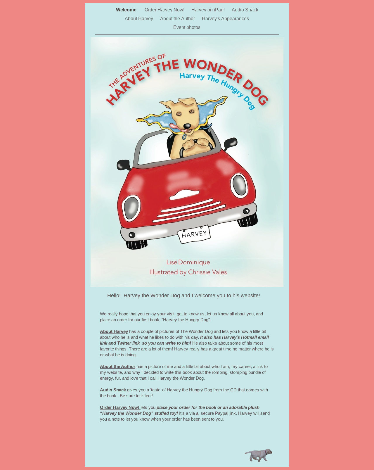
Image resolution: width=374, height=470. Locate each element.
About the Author (178, 18)
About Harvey (139, 18)
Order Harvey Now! (165, 9)
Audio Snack (245, 9)
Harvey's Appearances (225, 18)
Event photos (186, 27)
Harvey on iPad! (208, 9)
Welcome (127, 9)
